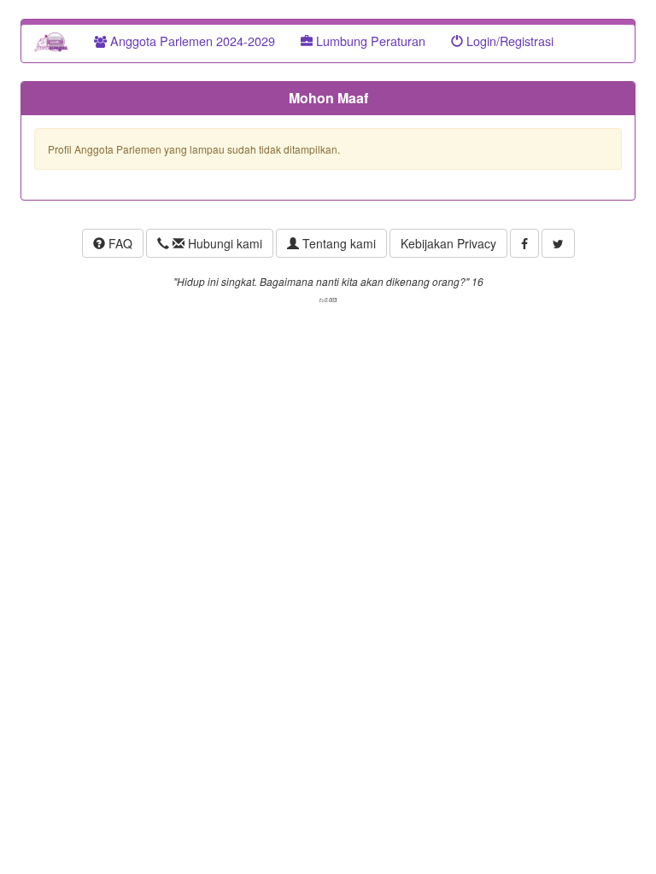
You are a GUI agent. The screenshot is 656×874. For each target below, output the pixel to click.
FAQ (118, 243)
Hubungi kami (223, 243)
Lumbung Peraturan (369, 41)
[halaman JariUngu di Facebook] (524, 243)
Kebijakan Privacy (448, 243)
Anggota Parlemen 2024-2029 (191, 41)
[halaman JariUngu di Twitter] (558, 243)
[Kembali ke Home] (51, 41)
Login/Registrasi (508, 41)
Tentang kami (337, 243)
